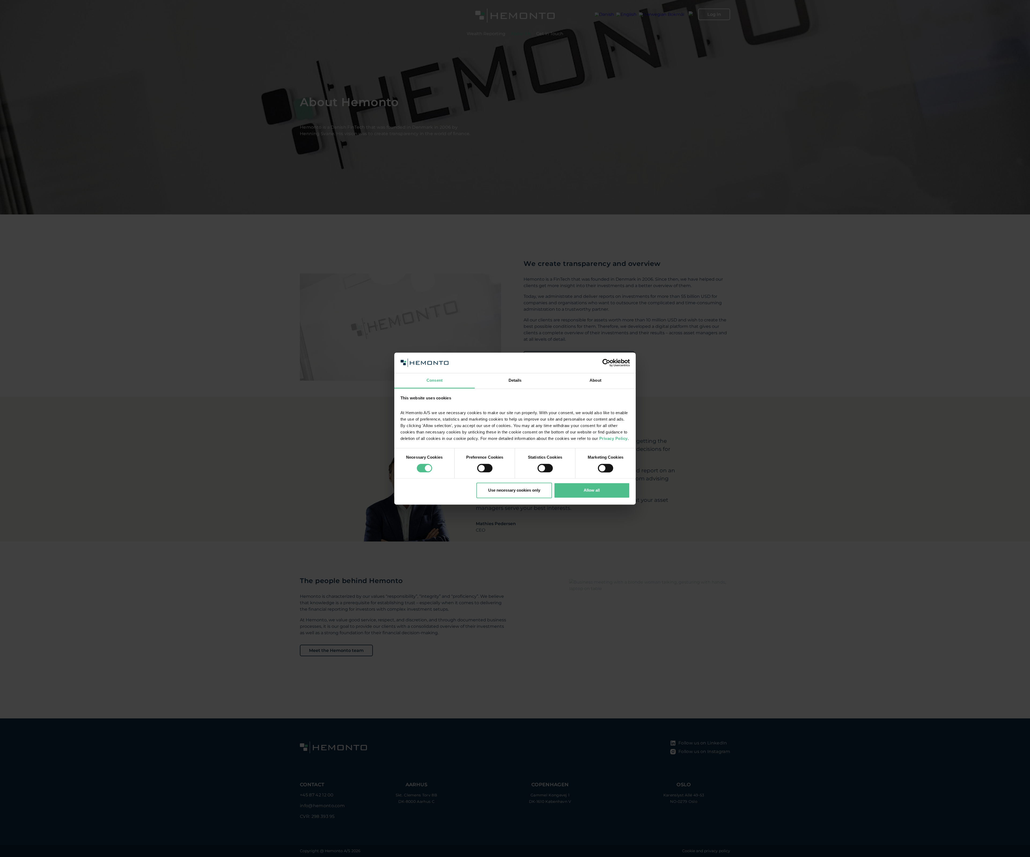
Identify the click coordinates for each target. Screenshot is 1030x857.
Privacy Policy (613, 438)
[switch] (484, 468)
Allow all (592, 490)
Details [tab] (515, 380)
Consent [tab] (434, 380)
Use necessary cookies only (514, 490)
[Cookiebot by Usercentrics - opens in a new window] (606, 363)
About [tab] (595, 380)
